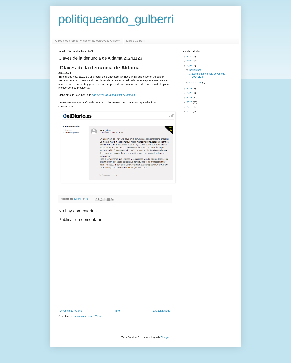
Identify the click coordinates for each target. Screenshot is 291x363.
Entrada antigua (161, 310)
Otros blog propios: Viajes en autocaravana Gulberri (87, 40)
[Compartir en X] (105, 199)
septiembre (195, 82)
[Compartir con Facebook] (108, 199)
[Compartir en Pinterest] (112, 199)
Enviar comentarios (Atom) (88, 316)
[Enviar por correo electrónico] (97, 199)
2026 (190, 56)
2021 (190, 97)
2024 (190, 66)
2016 (190, 111)
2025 (190, 61)
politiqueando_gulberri (116, 19)
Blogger (165, 337)
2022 (190, 93)
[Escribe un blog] (101, 199)
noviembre (195, 70)
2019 (190, 107)
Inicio (118, 310)
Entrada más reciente (70, 310)
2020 (190, 102)
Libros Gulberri (135, 40)
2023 (190, 88)
